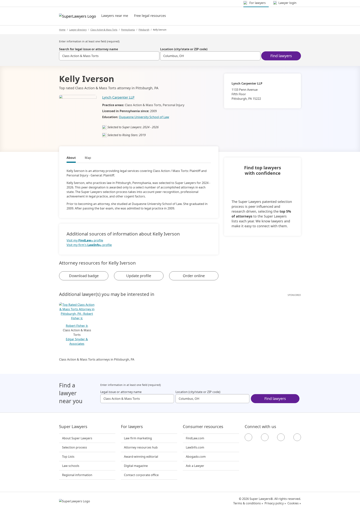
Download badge (84, 275)
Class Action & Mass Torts (103, 29)
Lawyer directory (78, 29)
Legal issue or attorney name (121, 392)
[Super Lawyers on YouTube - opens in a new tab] (281, 437)
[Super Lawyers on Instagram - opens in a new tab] (264, 437)
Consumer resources (203, 426)
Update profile (138, 275)
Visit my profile (85, 240)
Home (62, 29)
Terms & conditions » (248, 503)
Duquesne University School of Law (144, 117)
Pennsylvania (128, 29)
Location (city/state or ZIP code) (183, 49)
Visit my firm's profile (89, 245)
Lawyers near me (114, 15)
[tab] (71, 158)
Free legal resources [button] (150, 15)
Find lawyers (281, 55)
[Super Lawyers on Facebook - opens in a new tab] (248, 437)
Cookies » (294, 503)
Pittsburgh (144, 29)
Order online (194, 275)
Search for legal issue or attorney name (88, 49)
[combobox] (109, 55)
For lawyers (132, 426)
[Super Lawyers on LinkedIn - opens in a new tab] (297, 437)
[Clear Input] (155, 56)
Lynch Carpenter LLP (118, 97)
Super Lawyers (73, 426)
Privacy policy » (275, 503)
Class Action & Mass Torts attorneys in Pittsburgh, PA (96, 359)
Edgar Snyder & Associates (77, 341)
